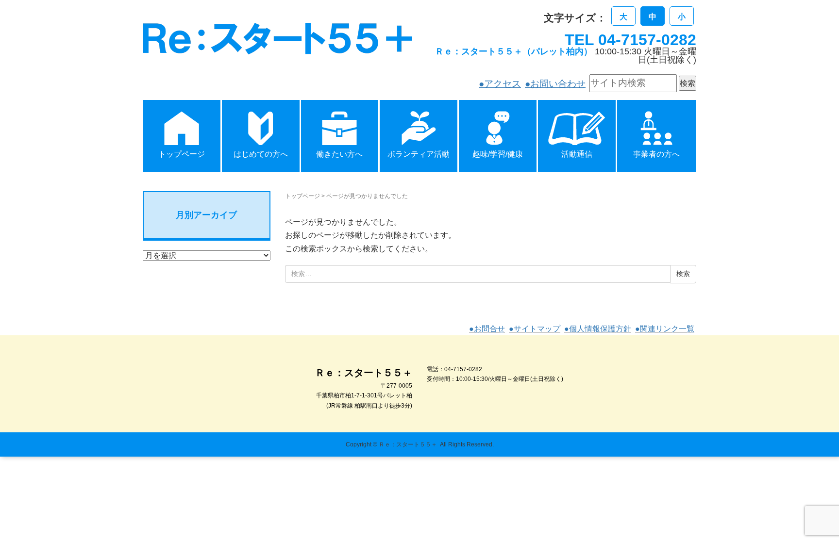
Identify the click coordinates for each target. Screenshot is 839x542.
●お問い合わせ (555, 84)
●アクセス (500, 84)
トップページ (302, 196)
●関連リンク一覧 (664, 329)
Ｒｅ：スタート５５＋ (408, 444)
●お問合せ (487, 329)
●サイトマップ (534, 329)
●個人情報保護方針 (597, 329)
